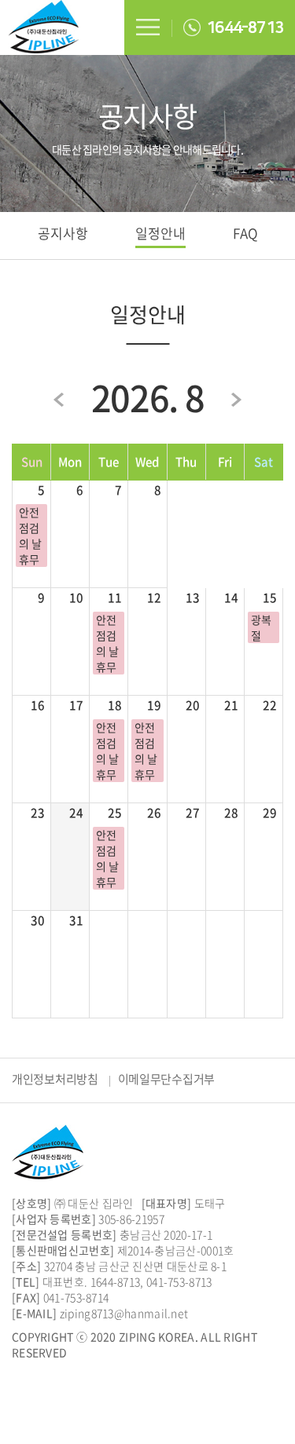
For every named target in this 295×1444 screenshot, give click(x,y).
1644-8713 (244, 27)
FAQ (245, 233)
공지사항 (63, 233)
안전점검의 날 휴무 (30, 535)
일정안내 (160, 233)
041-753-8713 (179, 1281)
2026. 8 (148, 397)
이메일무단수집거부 (166, 1079)
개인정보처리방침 (55, 1079)
